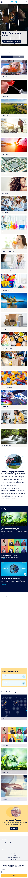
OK (14, 875)
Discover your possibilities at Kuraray (10, 557)
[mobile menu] (1, 2)
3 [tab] (16, 43)
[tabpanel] (14, 253)
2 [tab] (14, 43)
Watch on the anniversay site (11, 41)
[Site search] (26, 2)
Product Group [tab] (18, 56)
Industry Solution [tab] (7, 56)
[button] (14, 839)
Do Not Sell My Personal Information (14, 871)
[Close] (25, 863)
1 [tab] (13, 43)
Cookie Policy (14, 855)
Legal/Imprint (14, 859)
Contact (13, 828)
